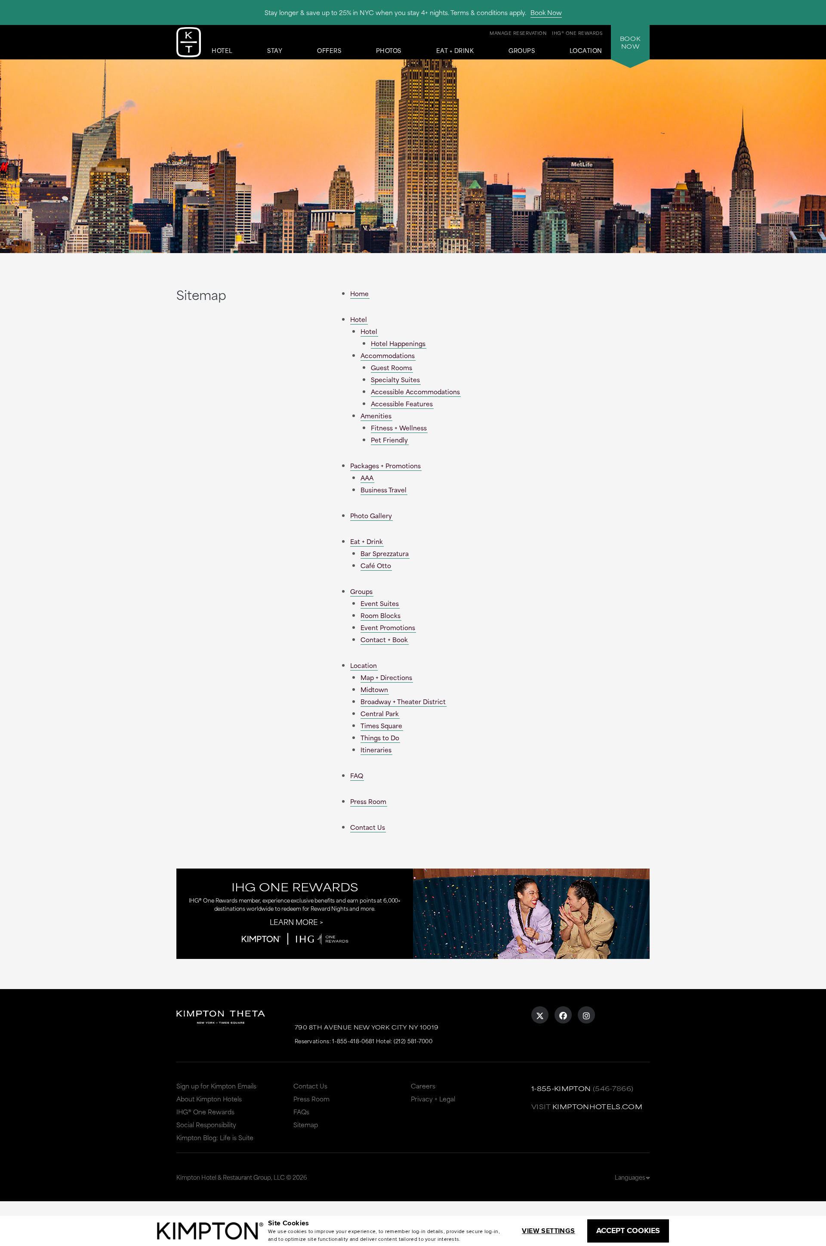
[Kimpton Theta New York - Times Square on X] (540, 1014)
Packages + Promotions (385, 465)
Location (586, 51)
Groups (522, 51)
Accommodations (388, 355)
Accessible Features (402, 403)
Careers (423, 1086)
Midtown (374, 689)
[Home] (188, 44)
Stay (274, 51)
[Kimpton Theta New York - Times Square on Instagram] (586, 1014)
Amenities (376, 415)
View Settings (548, 1231)
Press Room (368, 801)
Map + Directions (386, 677)
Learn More (294, 921)
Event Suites (380, 603)
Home (359, 293)
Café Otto (376, 565)
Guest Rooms (391, 367)
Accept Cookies (628, 1230)
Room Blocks (381, 615)
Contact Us (367, 827)
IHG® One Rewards (205, 1111)
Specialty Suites (395, 379)
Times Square (381, 725)
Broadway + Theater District (403, 701)
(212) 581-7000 (413, 1040)
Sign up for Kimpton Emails (216, 1086)
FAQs (301, 1111)
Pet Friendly (389, 440)
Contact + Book (384, 639)
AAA (367, 477)
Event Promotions (388, 627)
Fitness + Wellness (399, 428)
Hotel (222, 51)
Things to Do (380, 737)
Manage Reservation (518, 32)
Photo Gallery (371, 515)
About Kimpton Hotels (209, 1099)
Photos (388, 51)
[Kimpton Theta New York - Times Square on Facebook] (563, 1014)
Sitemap (305, 1124)
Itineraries (376, 749)
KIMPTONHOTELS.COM (597, 1106)
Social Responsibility (206, 1124)
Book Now (546, 12)
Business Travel (384, 490)
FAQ (356, 775)
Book (630, 42)
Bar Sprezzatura (385, 553)
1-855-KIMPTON (561, 1088)
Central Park (380, 713)
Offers (329, 51)
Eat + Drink (455, 51)
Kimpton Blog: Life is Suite (214, 1137)
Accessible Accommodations (415, 391)
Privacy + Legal (433, 1099)
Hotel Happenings (398, 343)
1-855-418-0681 (353, 1040)
